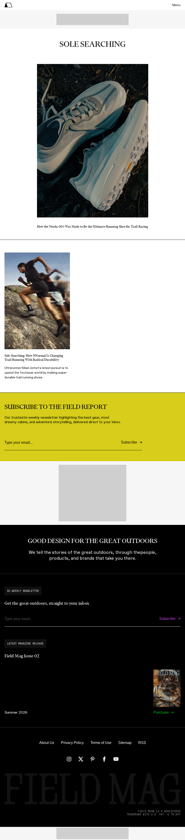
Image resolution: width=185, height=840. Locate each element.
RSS (142, 743)
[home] (8, 5)
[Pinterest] (92, 759)
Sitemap (125, 743)
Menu (176, 5)
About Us (46, 743)
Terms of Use (100, 743)
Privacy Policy (72, 743)
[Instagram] (69, 759)
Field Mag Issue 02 (22, 656)
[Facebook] (104, 759)
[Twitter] (80, 759)
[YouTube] (116, 759)
